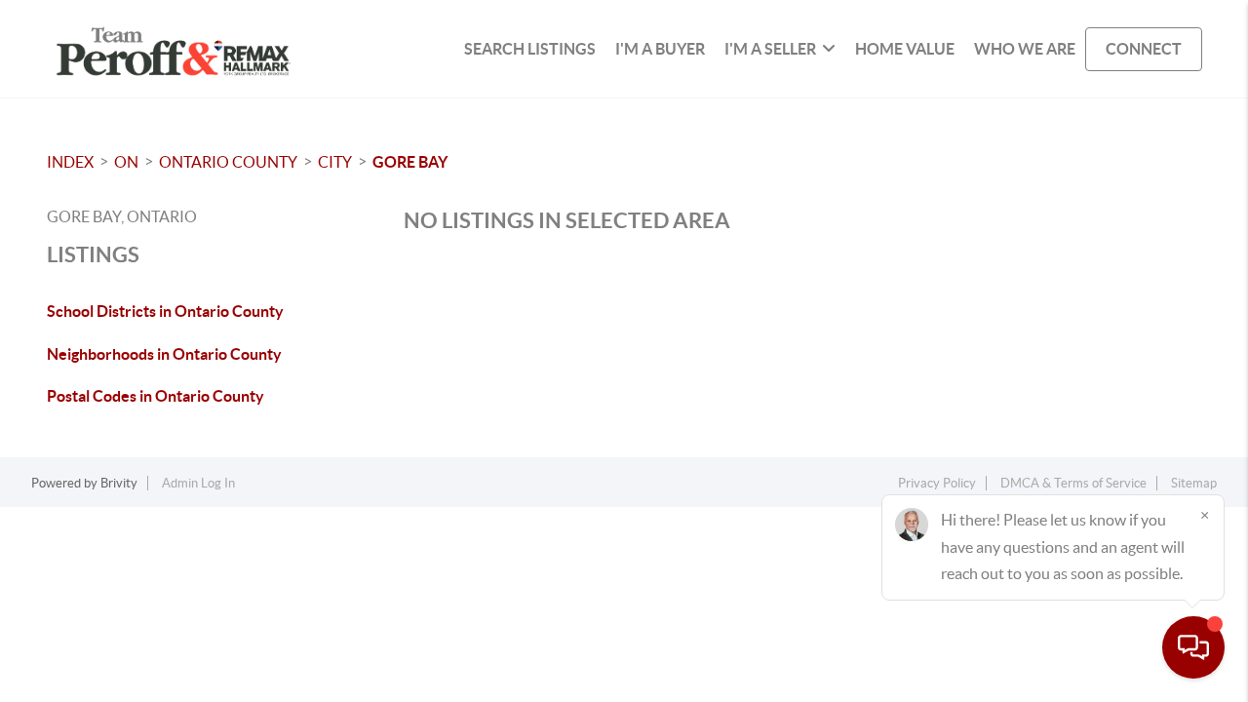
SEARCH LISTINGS (530, 49)
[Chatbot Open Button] (1193, 647)
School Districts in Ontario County (165, 311)
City (335, 162)
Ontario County (228, 162)
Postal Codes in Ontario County (155, 396)
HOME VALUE (905, 49)
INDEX (70, 162)
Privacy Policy (937, 483)
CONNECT (1144, 49)
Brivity (118, 483)
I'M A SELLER (770, 49)
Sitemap (1194, 483)
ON (126, 162)
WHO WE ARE (1024, 49)
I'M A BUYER (660, 49)
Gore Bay (410, 162)
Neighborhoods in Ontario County (164, 354)
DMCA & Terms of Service (1073, 483)
